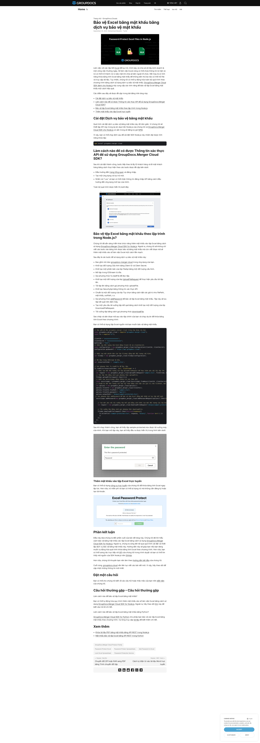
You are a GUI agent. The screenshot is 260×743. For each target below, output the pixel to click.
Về (155, 3)
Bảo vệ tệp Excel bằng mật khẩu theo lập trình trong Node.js (121, 108)
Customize (231, 735)
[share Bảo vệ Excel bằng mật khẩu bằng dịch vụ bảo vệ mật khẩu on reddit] (128, 670)
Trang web (147, 3)
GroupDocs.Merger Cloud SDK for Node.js (119, 246)
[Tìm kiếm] (185, 3)
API (120, 552)
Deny (247, 735)
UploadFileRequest (131, 279)
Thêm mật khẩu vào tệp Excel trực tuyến (113, 111)
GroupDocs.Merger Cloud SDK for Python (111, 617)
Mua (130, 3)
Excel (117, 68)
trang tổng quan (117, 172)
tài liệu (136, 620)
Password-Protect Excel (103, 649)
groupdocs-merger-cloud (122, 262)
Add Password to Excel (146, 649)
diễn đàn (160, 581)
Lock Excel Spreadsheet (103, 653)
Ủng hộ (138, 3)
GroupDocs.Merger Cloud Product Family (108, 645)
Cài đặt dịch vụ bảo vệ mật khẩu (109, 98)
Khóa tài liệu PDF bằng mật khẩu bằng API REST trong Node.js (122, 632)
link (156, 604)
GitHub (129, 555)
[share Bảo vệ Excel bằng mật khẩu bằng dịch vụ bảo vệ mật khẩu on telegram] (141, 670)
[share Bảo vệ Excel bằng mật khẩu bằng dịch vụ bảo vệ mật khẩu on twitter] (119, 670)
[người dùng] (180, 3)
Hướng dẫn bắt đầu (141, 560)
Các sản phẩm (121, 3)
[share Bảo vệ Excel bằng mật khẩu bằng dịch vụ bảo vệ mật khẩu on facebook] (132, 670)
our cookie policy (243, 725)
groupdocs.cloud (110, 565)
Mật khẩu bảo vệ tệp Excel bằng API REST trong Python (119, 636)
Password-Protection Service (124, 653)
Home (81, 9)
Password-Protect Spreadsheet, (125, 649)
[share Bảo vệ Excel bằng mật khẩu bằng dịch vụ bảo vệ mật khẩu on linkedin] (124, 670)
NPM (140, 130)
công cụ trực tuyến (119, 485)
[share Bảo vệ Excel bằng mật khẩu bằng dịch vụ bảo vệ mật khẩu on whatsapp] (136, 670)
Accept (239, 729)
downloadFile (138, 312)
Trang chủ (97, 18)
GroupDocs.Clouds (110, 18)
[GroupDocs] (84, 3)
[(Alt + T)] (87, 9)
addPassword (116, 299)
